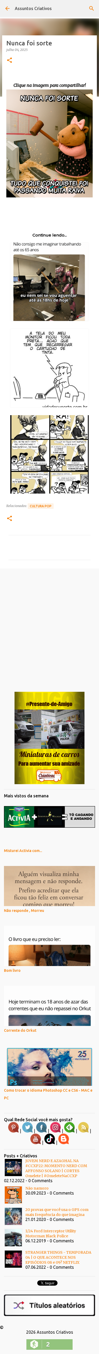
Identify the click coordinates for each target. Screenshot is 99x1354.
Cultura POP (40, 506)
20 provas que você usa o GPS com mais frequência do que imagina (56, 1212)
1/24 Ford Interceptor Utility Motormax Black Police (50, 1233)
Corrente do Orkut (20, 1030)
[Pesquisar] (91, 8)
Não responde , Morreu (24, 910)
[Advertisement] (49, 625)
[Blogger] (63, 1142)
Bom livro (12, 970)
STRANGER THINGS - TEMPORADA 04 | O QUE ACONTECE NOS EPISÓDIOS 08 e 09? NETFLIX (58, 1257)
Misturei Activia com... (23, 851)
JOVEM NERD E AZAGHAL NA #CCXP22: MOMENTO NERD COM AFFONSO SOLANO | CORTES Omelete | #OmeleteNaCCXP (56, 1168)
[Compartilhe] (49, 195)
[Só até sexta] (49, 782)
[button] (9, 60)
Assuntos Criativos (33, 8)
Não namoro (37, 1188)
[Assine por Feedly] (69, 1131)
